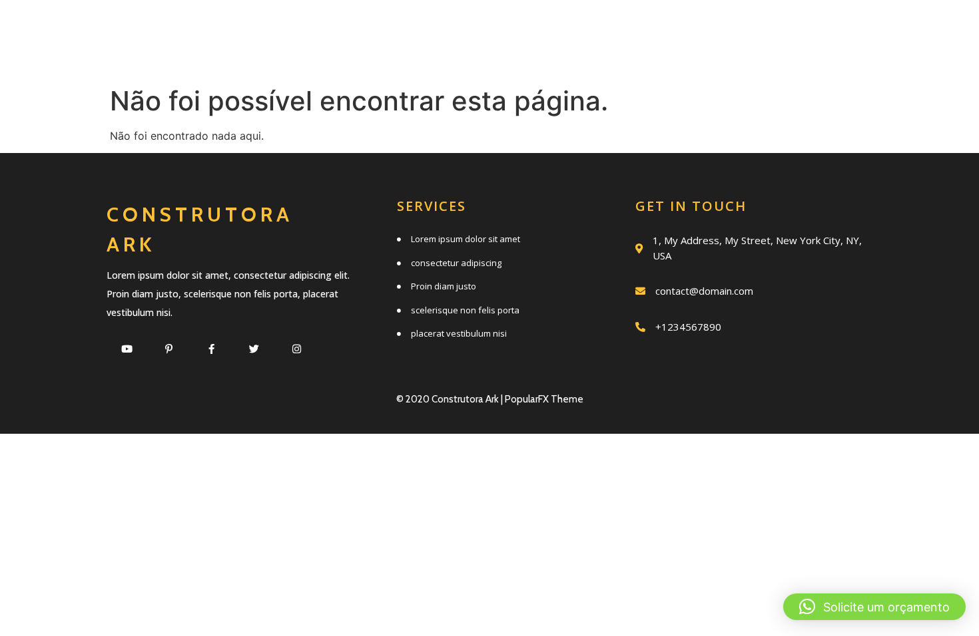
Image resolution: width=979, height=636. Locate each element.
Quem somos (546, 28)
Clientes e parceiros (568, 57)
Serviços (421, 28)
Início (324, 28)
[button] (874, 606)
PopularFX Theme (544, 399)
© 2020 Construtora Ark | (450, 399)
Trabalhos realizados (734, 28)
